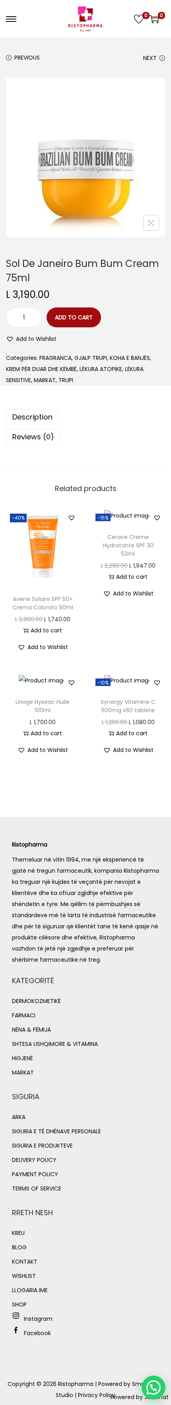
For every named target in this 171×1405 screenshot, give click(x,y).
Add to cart (74, 317)
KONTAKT (24, 1262)
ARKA (18, 1117)
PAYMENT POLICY (35, 1174)
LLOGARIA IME (30, 1290)
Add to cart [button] (46, 630)
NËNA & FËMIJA (31, 1030)
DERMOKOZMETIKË (36, 1001)
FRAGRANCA (55, 358)
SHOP (19, 1304)
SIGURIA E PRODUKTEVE (42, 1146)
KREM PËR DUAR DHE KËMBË (41, 369)
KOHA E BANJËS (130, 358)
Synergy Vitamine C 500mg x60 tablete (128, 706)
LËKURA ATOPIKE (101, 369)
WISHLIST (24, 1276)
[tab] (85, 417)
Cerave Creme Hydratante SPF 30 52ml (128, 545)
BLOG (19, 1247)
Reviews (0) (33, 437)
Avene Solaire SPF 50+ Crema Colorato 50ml (42, 603)
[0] (139, 19)
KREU (18, 1233)
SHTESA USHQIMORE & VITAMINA (55, 1044)
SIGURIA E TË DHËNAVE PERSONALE (56, 1131)
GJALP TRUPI (90, 358)
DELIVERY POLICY (34, 1160)
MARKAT (45, 380)
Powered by (140, 1397)
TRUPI (65, 380)
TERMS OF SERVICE (36, 1188)
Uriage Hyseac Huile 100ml (43, 706)
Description (32, 417)
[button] (31, 338)
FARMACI (23, 1015)
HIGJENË (22, 1058)
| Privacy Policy (95, 1395)
